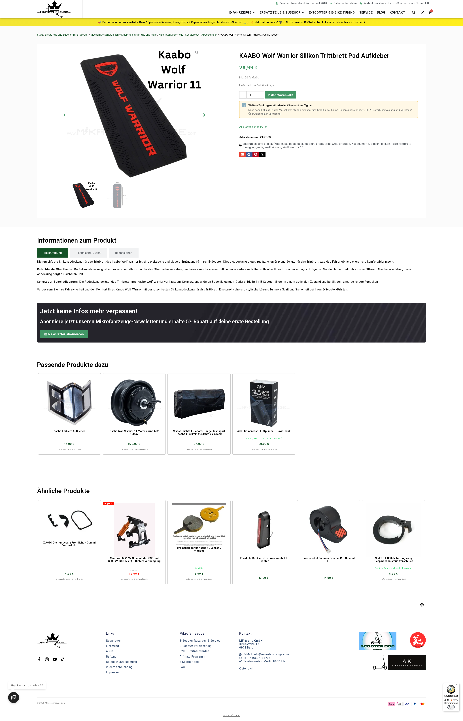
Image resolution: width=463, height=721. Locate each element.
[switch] (451, 707)
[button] (136, 658)
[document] (231, 360)
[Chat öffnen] (13, 697)
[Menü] (457, 685)
